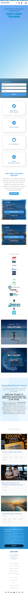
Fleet (14, 582)
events (4, 459)
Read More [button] (14, 193)
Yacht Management (14, 573)
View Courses (14, 211)
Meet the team (14, 585)
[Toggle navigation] (26, 3)
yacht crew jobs (12, 403)
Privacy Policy (14, 556)
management (5, 457)
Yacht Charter (14, 563)
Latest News (14, 580)
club (21, 457)
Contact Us (14, 215)
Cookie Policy (14, 557)
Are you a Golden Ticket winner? (12, 452)
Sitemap (14, 559)
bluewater (15, 554)
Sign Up (14, 545)
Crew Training (14, 568)
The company (14, 577)
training (16, 457)
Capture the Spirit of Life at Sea (12, 513)
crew (11, 457)
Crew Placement (14, 571)
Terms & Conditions (14, 558)
